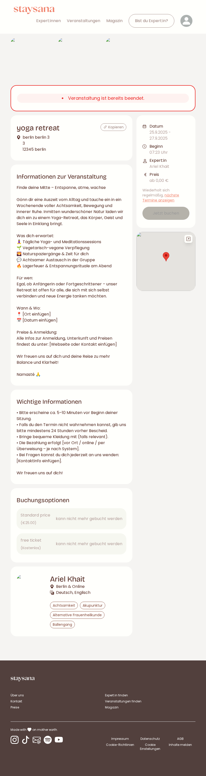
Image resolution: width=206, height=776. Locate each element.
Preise (15, 707)
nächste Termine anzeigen (160, 198)
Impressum (120, 739)
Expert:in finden (116, 695)
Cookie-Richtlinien (120, 745)
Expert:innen (48, 21)
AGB (180, 739)
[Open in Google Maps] (188, 239)
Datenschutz (150, 739)
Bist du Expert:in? (151, 21)
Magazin (114, 21)
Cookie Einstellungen (150, 747)
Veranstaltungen (83, 21)
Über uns (17, 695)
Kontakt (16, 701)
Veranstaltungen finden (123, 701)
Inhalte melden (180, 745)
